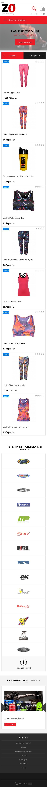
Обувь (23, 747)
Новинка (12, 55)
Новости (35, 680)
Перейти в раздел (25, 42)
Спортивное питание (23, 743)
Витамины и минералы (23, 751)
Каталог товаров (17, 20)
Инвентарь (23, 764)
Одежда (23, 755)
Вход (3, 14)
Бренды (23, 768)
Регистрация (10, 14)
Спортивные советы (17, 680)
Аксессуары (23, 760)
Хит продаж (34, 55)
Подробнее (10, 724)
